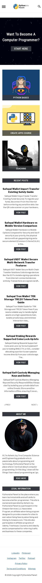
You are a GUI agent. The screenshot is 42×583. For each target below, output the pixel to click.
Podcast (31, 558)
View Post (21, 213)
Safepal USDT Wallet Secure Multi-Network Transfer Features (21, 262)
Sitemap (32, 569)
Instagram (11, 558)
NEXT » (34, 405)
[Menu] (3, 7)
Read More (21, 478)
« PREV (7, 405)
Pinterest (26, 553)
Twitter (22, 558)
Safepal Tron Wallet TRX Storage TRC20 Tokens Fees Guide (21, 299)
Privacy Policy (21, 563)
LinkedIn (15, 553)
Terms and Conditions (16, 569)
